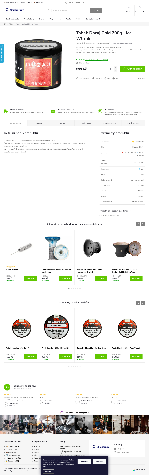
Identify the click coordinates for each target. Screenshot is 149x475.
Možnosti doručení (85, 63)
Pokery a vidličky (39, 458)
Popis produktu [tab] (15, 123)
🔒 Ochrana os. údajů (12, 461)
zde (44, 467)
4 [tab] (73, 288)
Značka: (141, 78)
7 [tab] (79, 288)
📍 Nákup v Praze (24, 2)
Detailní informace (108, 52)
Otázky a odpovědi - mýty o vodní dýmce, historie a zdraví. (71, 452)
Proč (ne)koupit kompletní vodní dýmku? (70, 447)
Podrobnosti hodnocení (102, 43)
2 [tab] (69, 288)
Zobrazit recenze (26, 389)
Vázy (35, 455)
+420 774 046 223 (123, 452)
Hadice (36, 452)
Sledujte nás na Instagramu (77, 412)
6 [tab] (77, 288)
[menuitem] (13, 19)
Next (143, 224)
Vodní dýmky (38, 446)
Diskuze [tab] (62, 123)
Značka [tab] (86, 123)
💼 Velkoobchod (38, 2)
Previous (138, 224)
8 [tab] (80, 288)
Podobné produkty (132, 123)
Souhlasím (99, 461)
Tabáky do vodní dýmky (110, 215)
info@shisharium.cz (123, 449)
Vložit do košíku (134, 69)
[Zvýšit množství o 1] (115, 67)
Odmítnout (84, 461)
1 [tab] (68, 288)
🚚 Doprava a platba (10, 2)
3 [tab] (71, 288)
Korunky (36, 449)
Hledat (96, 10)
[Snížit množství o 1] (115, 70)
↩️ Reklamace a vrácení (13, 455)
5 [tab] (75, 288)
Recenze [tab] (39, 123)
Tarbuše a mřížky (39, 461)
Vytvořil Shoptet (140, 470)
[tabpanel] (21, 257)
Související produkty (109, 123)
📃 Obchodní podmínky (13, 458)
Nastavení (48, 471)
